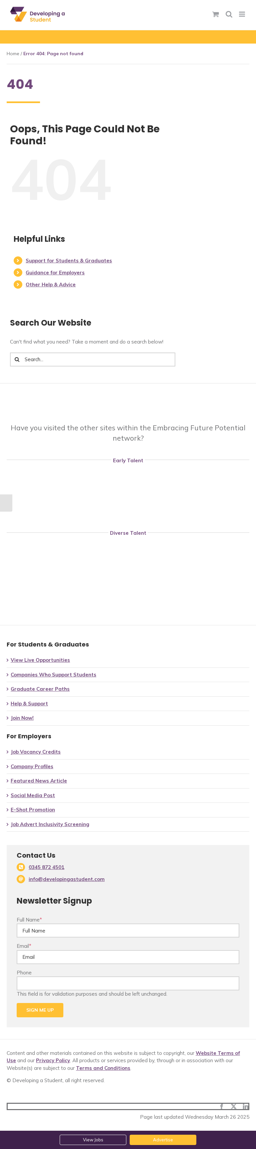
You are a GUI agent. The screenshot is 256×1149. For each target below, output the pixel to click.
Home (13, 54)
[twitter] (233, 1106)
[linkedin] (245, 1106)
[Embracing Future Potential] (130, 396)
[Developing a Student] (128, 496)
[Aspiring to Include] (128, 595)
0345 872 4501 (46, 867)
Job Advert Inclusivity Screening (50, 824)
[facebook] (221, 1106)
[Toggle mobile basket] (215, 14)
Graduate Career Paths (40, 689)
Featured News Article (39, 781)
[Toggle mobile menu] (242, 14)
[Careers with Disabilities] (128, 543)
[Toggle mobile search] (229, 14)
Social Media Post (33, 795)
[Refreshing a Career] (128, 569)
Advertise (163, 1139)
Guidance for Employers (55, 272)
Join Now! (22, 718)
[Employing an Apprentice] (128, 470)
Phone (24, 972)
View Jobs (93, 1139)
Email (24, 946)
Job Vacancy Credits (36, 752)
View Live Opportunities (40, 660)
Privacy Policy (53, 1060)
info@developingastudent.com (67, 879)
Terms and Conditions (103, 1068)
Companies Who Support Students (53, 674)
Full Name (29, 920)
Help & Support (29, 703)
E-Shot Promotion (33, 809)
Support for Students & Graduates (69, 260)
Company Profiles (32, 766)
